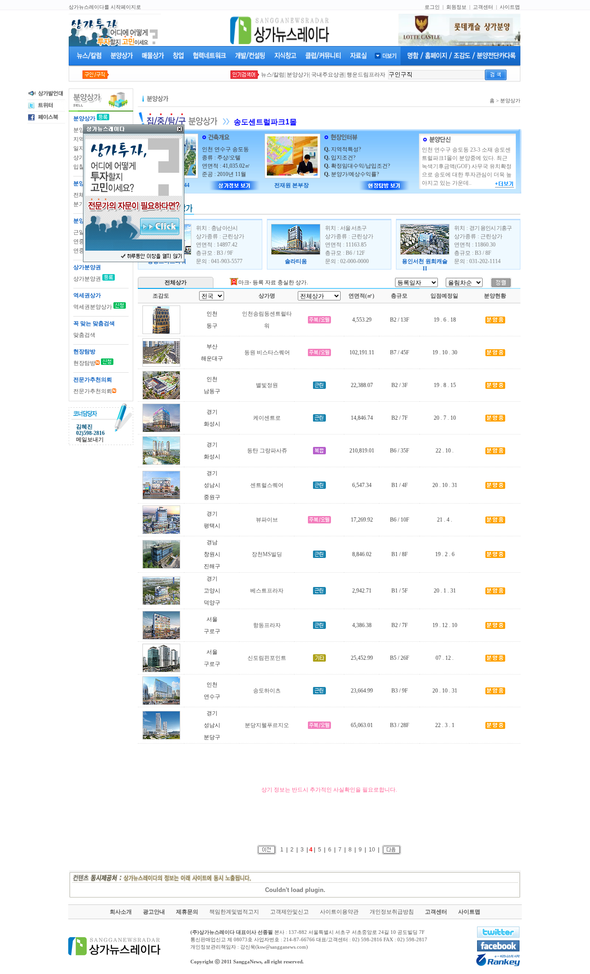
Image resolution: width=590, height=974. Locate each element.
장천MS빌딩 (267, 554)
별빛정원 (267, 385)
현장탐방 (84, 363)
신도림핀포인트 (267, 658)
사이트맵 (510, 7)
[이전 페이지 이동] (266, 849)
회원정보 (456, 7)
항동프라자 (267, 625)
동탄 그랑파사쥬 (267, 450)
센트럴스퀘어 (266, 485)
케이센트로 (267, 418)
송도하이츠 (267, 690)
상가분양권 (87, 279)
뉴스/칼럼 (272, 74)
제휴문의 (187, 912)
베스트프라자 (266, 590)
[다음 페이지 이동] (391, 849)
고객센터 (483, 7)
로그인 (432, 7)
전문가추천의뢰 (92, 391)
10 (372, 849)
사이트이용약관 (339, 912)
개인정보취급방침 (392, 912)
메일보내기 (90, 439)
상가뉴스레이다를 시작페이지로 (105, 7)
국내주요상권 (327, 74)
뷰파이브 (267, 519)
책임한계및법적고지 (234, 912)
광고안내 (154, 912)
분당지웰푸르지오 (267, 725)
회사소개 (121, 912)
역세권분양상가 (92, 307)
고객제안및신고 (289, 912)
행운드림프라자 (366, 74)
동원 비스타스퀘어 (267, 352)
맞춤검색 (84, 335)
